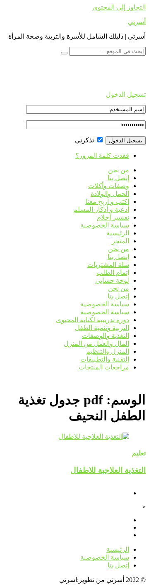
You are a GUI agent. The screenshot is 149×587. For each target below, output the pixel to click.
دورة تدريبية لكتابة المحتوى (92, 319)
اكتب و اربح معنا (107, 201)
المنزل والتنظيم (107, 351)
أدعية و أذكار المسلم (101, 209)
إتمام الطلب (112, 272)
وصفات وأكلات (108, 185)
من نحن (118, 170)
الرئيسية (117, 233)
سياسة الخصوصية (104, 225)
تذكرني (85, 140)
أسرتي (137, 21)
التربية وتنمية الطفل (102, 327)
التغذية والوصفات (105, 335)
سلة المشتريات (108, 264)
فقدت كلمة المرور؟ (102, 155)
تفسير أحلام (113, 217)
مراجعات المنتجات (104, 367)
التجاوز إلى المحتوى (119, 7)
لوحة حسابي (112, 280)
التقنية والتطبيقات (104, 359)
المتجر (120, 241)
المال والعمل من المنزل (96, 343)
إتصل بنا (118, 177)
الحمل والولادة (110, 193)
